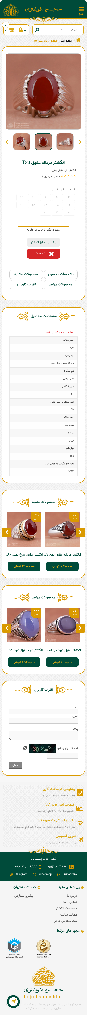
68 (33, 205)
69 (21, 205)
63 (21, 198)
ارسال (15, 765)
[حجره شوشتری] (43, 9)
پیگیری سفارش (23, 896)
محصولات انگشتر (66, 908)
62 (33, 198)
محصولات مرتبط (60, 284)
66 (69, 198)
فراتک (29, 1008)
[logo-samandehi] (43, 948)
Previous (80, 141)
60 (57, 198)
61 (45, 198)
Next (7, 141)
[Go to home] (78, 40)
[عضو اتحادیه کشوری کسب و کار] (14, 948)
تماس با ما (70, 902)
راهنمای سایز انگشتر (43, 242)
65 (57, 205)
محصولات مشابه (26, 274)
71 (57, 212)
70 (69, 212)
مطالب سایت (68, 914)
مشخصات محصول (61, 274)
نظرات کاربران (26, 284)
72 (45, 212)
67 (45, 205)
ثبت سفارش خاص (65, 921)
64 (69, 205)
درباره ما (72, 896)
